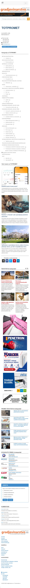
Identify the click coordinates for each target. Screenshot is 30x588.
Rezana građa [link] (9, 62)
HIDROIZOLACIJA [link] (6, 71)
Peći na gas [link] (8, 129)
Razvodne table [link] (9, 124)
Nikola (2, 512)
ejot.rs (10, 475)
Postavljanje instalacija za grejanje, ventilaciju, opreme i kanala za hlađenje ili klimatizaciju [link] (15, 149)
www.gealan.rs (12, 461)
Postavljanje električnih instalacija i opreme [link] (15, 146)
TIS (9, 477)
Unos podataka (4, 541)
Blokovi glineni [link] (9, 67)
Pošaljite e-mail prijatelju (10, 258)
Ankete (2, 555)
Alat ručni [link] (8, 158)
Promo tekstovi (4, 550)
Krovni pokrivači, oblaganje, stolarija (9, 561)
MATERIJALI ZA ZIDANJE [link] (7, 63)
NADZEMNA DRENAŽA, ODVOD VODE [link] (10, 105)
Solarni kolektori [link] (9, 133)
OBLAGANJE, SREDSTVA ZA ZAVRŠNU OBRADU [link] (13, 88)
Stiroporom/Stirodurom (9, 492)
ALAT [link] (3, 156)
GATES (10, 468)
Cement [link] (7, 58)
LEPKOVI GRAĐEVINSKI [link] (7, 103)
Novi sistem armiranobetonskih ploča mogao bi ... (21, 282)
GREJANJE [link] (4, 126)
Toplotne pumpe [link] (9, 141)
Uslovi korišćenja (5, 542)
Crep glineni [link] (8, 79)
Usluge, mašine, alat (5, 567)
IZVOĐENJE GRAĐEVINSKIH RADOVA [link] (10, 145)
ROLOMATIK (11, 454)
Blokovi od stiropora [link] (10, 69)
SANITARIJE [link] (4, 96)
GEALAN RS (11, 459)
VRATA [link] (3, 84)
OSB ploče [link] (8, 82)
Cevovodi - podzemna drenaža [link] (12, 111)
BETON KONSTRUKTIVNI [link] (7, 56)
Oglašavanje (4, 539)
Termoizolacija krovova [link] (11, 75)
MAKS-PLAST (12, 463)
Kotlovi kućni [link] (8, 131)
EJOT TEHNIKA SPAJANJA (15, 472)
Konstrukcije (4, 560)
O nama (3, 536)
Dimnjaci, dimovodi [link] (10, 137)
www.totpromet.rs (6, 44)
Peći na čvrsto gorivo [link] (10, 128)
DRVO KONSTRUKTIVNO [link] (7, 60)
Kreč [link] (7, 92)
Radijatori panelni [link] (9, 135)
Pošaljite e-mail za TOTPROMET (9, 46)
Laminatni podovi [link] (9, 90)
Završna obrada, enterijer (7, 563)
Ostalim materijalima (8, 494)
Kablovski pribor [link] (9, 122)
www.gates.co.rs (12, 470)
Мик (2, 522)
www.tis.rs (11, 479)
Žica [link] (6, 101)
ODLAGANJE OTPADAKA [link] (7, 114)
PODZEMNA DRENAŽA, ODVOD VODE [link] (10, 109)
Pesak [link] (7, 94)
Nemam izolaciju (7, 496)
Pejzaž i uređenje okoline (6, 566)
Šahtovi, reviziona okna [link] (11, 112)
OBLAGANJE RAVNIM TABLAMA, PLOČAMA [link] (12, 80)
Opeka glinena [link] (9, 65)
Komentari (5, 506)
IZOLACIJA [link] (4, 73)
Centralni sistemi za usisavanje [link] (12, 116)
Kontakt (3, 538)
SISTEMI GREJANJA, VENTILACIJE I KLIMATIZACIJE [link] (13, 139)
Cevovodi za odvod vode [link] (11, 107)
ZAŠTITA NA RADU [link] (6, 154)
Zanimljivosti (4, 552)
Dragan (2, 515)
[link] (15, 10)
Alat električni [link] (8, 160)
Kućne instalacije (5, 564)
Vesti (2, 547)
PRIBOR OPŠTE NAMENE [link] (8, 97)
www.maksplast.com (13, 465)
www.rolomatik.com (13, 456)
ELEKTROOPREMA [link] (6, 118)
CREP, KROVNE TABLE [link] (7, 77)
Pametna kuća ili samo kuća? (10, 186)
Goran (2, 509)
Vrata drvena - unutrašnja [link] (11, 86)
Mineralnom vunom (8, 490)
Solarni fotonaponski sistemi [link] (12, 120)
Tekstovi (3, 549)
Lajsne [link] (7, 99)
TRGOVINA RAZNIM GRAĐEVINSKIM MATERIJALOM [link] (13, 143)
